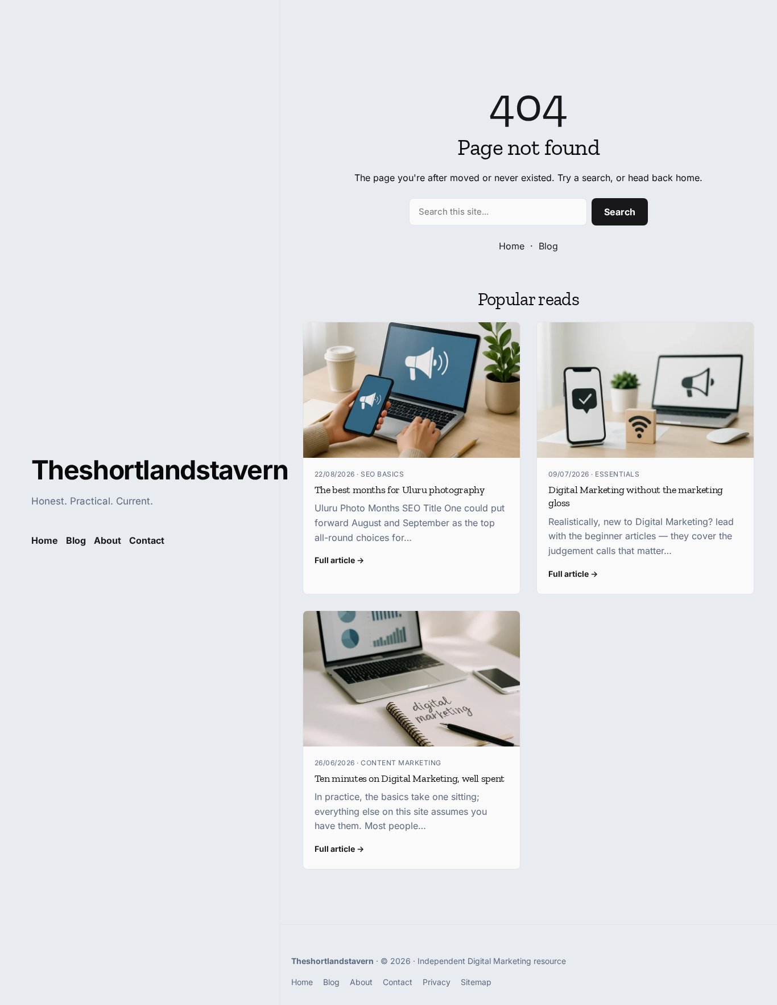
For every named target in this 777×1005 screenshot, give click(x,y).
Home (511, 246)
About (107, 540)
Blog (548, 246)
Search (619, 212)
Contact (146, 540)
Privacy (437, 982)
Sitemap (476, 982)
